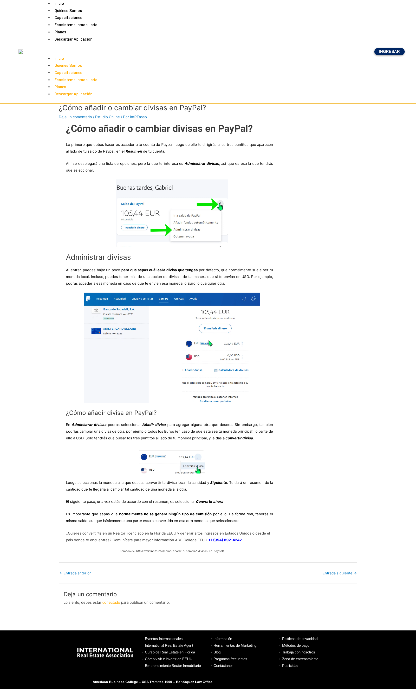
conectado (111, 602)
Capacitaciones (68, 17)
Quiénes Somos (68, 10)
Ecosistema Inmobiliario (76, 25)
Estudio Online (107, 117)
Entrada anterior (75, 573)
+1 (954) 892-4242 (225, 540)
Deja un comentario (75, 117)
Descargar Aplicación (73, 39)
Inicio (59, 58)
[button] (208, 51)
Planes (60, 32)
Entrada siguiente (340, 573)
